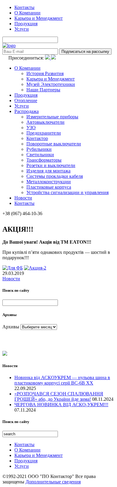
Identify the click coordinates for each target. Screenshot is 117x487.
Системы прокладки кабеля (54, 176)
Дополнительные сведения (53, 481)
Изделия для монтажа (48, 170)
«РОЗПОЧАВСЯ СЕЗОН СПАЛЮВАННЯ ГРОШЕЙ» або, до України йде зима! (58, 396)
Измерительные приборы (52, 116)
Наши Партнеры (43, 89)
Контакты (24, 7)
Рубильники (39, 149)
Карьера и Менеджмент (38, 18)
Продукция (26, 23)
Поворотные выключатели (53, 143)
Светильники (40, 154)
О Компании (27, 12)
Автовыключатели (45, 122)
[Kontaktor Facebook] (48, 57)
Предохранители (43, 132)
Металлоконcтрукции (48, 181)
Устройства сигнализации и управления (67, 192)
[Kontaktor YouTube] (53, 57)
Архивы (10, 326)
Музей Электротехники (50, 84)
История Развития (45, 73)
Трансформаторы (44, 160)
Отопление (25, 100)
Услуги (21, 29)
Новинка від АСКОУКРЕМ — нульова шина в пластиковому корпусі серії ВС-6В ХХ (62, 380)
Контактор (37, 138)
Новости (23, 197)
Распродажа (26, 111)
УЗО (31, 127)
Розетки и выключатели (50, 165)
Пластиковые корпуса (48, 187)
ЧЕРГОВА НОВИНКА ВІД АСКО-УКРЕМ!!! (61, 404)
